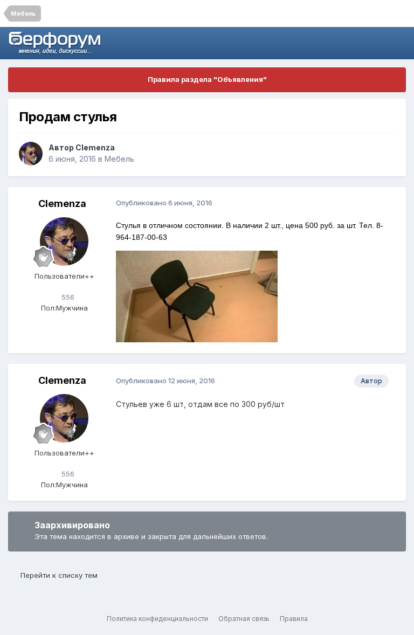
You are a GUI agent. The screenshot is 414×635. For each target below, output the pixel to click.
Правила (294, 619)
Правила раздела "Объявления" (207, 79)
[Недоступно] (197, 295)
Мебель (119, 158)
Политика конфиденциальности (157, 619)
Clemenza (95, 147)
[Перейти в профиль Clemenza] (31, 153)
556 (66, 297)
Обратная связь (244, 619)
